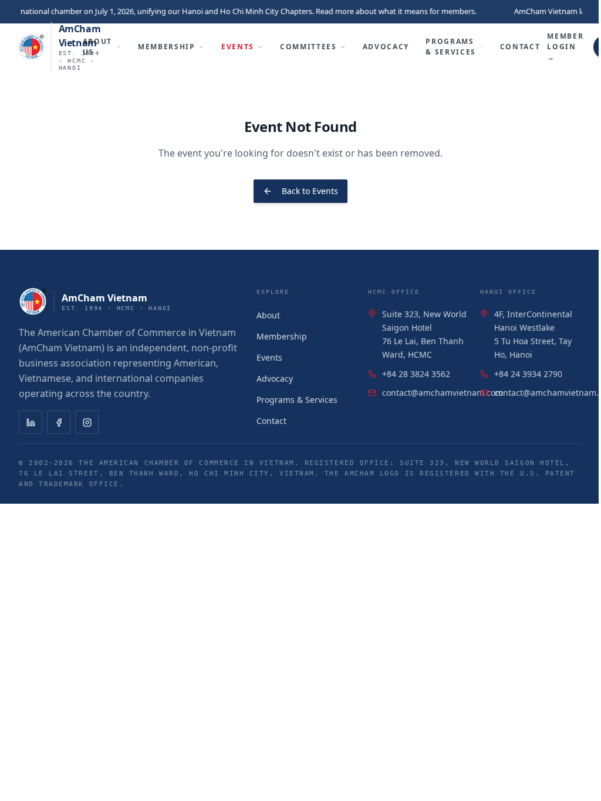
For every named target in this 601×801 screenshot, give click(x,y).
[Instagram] (87, 422)
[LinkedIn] (30, 422)
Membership (166, 47)
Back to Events (310, 190)
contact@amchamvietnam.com (442, 392)
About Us (97, 46)
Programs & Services (451, 46)
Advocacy (386, 47)
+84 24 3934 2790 (528, 373)
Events (237, 47)
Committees (308, 47)
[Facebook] (58, 422)
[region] (300, 11)
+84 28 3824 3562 (416, 373)
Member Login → (565, 46)
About (268, 315)
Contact (520, 47)
